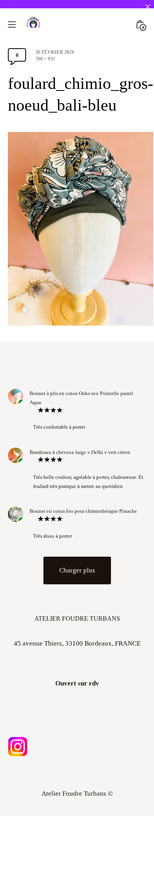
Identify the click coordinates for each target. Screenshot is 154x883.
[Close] (147, 6)
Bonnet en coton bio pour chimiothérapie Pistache (83, 511)
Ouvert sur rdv (77, 683)
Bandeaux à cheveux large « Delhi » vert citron (80, 452)
